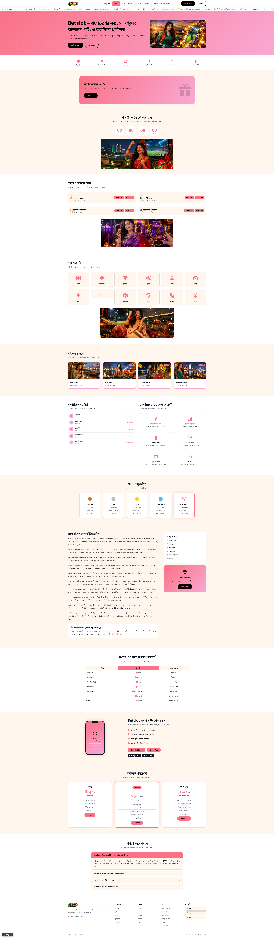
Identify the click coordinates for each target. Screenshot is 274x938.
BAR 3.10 (199, 211)
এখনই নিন (137, 823)
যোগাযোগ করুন (184, 818)
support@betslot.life (76, 916)
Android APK (137, 750)
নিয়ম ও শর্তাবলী (165, 912)
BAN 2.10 (119, 197)
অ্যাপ (123, 3)
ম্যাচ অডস (138, 3)
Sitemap (165, 926)
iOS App (154, 750)
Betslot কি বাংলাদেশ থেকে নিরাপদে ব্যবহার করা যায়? (108, 873)
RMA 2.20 (189, 211)
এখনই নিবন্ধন (185, 587)
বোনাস (130, 3)
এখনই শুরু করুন (75, 45)
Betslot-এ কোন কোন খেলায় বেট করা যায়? (105, 887)
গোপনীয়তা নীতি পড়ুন (116, 634)
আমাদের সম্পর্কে (166, 908)
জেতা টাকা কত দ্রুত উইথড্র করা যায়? (104, 880)
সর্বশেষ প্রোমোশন (166, 3)
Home (116, 3)
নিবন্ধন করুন (187, 3)
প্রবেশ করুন (141, 922)
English (107, 3)
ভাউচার (176, 3)
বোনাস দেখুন (92, 45)
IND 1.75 (129, 197)
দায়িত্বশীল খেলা (166, 919)
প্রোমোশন (147, 3)
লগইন (201, 3)
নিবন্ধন (140, 919)
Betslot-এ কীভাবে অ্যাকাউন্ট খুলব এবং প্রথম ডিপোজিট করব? (111, 855)
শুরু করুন (90, 815)
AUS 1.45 (129, 211)
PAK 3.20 (119, 211)
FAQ (163, 922)
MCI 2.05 (189, 197)
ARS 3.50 (200, 197)
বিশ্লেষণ (155, 3)
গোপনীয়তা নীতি (165, 915)
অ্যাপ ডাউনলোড (173, 555)
